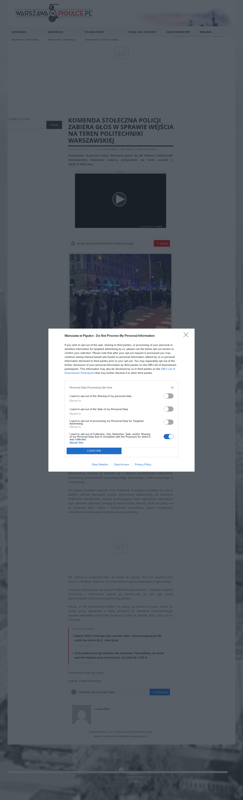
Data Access (121, 464)
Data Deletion (100, 464)
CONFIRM (94, 450)
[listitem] (121, 388)
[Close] (187, 336)
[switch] (169, 395)
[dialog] (121, 400)
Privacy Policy (143, 464)
